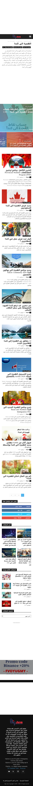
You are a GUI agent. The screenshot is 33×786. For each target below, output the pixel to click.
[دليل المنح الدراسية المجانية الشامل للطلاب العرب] (6, 595)
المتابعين (28, 510)
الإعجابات (28, 506)
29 (30, 379)
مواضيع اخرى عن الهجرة (9, 557)
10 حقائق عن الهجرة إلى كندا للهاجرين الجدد (17, 342)
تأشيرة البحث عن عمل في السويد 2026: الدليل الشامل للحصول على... (24, 542)
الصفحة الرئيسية (27, 41)
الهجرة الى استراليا (18, 47)
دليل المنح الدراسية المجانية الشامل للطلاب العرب (22, 594)
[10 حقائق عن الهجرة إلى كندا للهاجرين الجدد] (16, 332)
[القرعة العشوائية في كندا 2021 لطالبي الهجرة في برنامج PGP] (20, 141)
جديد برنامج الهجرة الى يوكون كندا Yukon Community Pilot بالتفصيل (17, 272)
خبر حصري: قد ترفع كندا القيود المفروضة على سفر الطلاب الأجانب (16, 308)
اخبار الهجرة (19, 41)
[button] (30, 36)
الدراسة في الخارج (11, 537)
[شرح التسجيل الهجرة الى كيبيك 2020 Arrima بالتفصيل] (16, 365)
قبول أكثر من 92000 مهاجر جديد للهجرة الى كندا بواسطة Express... (17, 445)
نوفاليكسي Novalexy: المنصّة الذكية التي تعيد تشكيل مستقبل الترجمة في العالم (9, 542)
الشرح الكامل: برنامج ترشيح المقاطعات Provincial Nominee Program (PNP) (18, 172)
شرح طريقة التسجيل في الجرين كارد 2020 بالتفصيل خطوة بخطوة (23, 576)
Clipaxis (31, 129)
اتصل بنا (5, 781)
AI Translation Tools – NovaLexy (16, 768)
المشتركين (28, 518)
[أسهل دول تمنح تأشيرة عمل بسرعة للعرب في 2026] (9, 553)
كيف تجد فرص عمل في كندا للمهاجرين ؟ (18, 240)
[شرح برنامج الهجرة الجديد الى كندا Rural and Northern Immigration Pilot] (16, 398)
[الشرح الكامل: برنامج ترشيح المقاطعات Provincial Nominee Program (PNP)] (16, 161)
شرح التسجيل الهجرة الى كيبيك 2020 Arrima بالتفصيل (18, 375)
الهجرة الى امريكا (8, 47)
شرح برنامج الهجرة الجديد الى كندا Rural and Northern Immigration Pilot (17, 409)
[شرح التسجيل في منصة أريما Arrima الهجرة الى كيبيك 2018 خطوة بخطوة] (6, 586)
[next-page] (11, 495)
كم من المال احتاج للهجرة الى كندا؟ (17, 477)
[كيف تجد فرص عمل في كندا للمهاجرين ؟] (16, 229)
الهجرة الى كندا (28, 106)
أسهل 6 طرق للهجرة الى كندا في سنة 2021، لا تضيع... (22, 602)
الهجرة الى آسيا (27, 47)
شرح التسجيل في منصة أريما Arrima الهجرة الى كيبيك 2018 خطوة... (22, 585)
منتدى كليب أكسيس (12, 781)
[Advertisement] (16, 17)
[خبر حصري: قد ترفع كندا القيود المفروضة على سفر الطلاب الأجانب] (16, 296)
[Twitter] (13, 771)
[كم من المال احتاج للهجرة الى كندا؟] (16, 467)
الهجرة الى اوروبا (26, 537)
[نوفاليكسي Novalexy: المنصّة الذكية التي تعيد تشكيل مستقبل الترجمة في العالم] (9, 533)
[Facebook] (23, 771)
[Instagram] (18, 771)
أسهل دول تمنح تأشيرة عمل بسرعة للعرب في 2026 (10, 561)
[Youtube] (9, 771)
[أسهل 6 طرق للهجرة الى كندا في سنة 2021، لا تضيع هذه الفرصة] (6, 604)
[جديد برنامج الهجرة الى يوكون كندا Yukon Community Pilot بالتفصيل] (16, 261)
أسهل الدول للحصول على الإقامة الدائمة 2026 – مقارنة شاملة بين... (24, 562)
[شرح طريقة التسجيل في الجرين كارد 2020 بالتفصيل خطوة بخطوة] (6, 577)
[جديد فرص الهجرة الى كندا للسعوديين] (16, 196)
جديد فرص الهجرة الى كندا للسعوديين (18, 207)
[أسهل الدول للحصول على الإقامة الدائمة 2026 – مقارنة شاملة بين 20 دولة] (24, 553)
